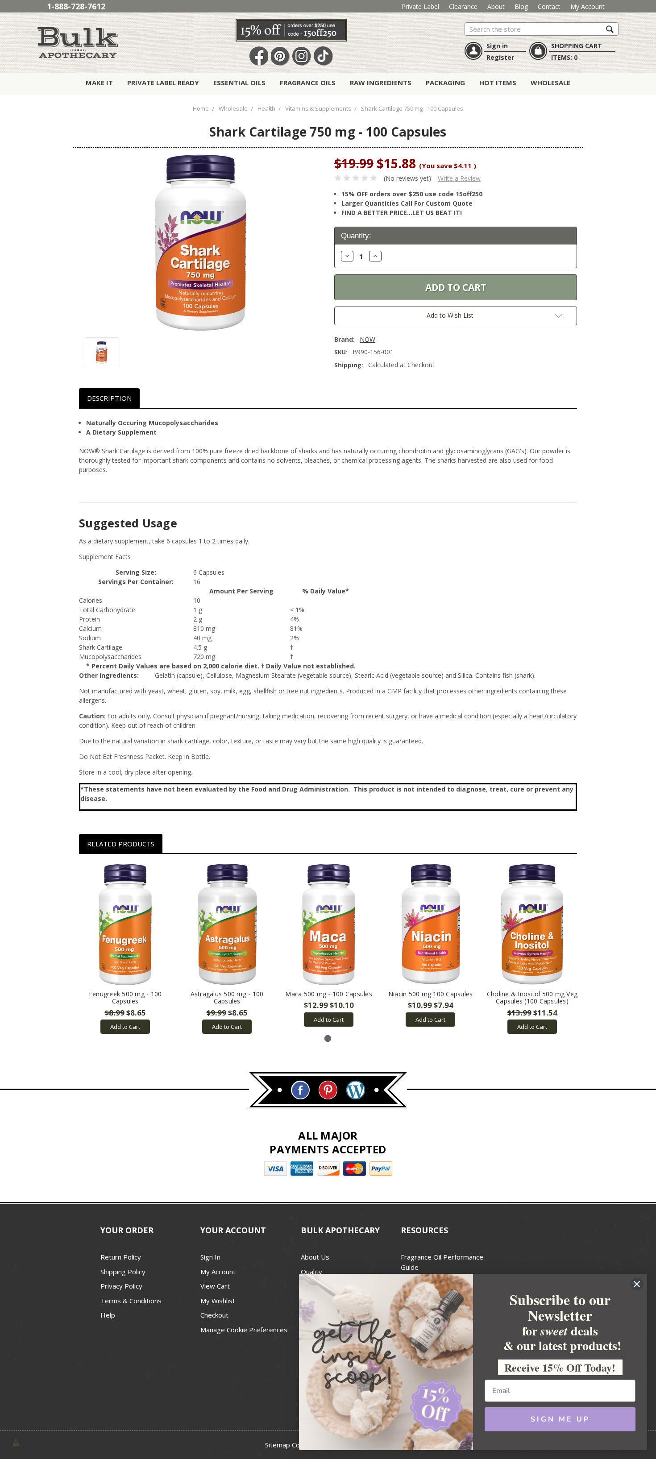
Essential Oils (239, 82)
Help (107, 1314)
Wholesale (550, 82)
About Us (315, 1256)
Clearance (463, 6)
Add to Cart (125, 1027)
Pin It (280, 56)
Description (109, 398)
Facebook (258, 56)
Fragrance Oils (308, 82)
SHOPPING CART (576, 45)
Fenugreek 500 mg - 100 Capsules (125, 998)
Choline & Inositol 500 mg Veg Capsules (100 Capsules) (532, 998)
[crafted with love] (16, 1442)
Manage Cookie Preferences (243, 1329)
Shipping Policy (122, 1271)
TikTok (323, 56)
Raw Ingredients (380, 82)
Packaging (445, 82)
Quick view (125, 924)
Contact (549, 6)
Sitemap (277, 1444)
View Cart (215, 1285)
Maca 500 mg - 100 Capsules (328, 994)
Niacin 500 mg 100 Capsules (430, 994)
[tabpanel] (125, 948)
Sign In (210, 1256)
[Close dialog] (637, 1284)
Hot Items (497, 82)
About (496, 6)
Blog (521, 6)
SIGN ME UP (560, 1419)
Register (500, 57)
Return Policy (120, 1256)
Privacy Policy (121, 1285)
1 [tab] (327, 1038)
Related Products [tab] (120, 843)
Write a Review (459, 178)
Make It (99, 82)
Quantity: (356, 236)
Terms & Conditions (131, 1300)
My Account (587, 6)
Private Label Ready (163, 82)
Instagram (301, 56)
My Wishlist (217, 1300)
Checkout (214, 1314)
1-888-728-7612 (76, 6)
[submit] (609, 28)
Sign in (497, 45)
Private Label (420, 6)
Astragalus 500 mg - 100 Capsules (227, 998)
